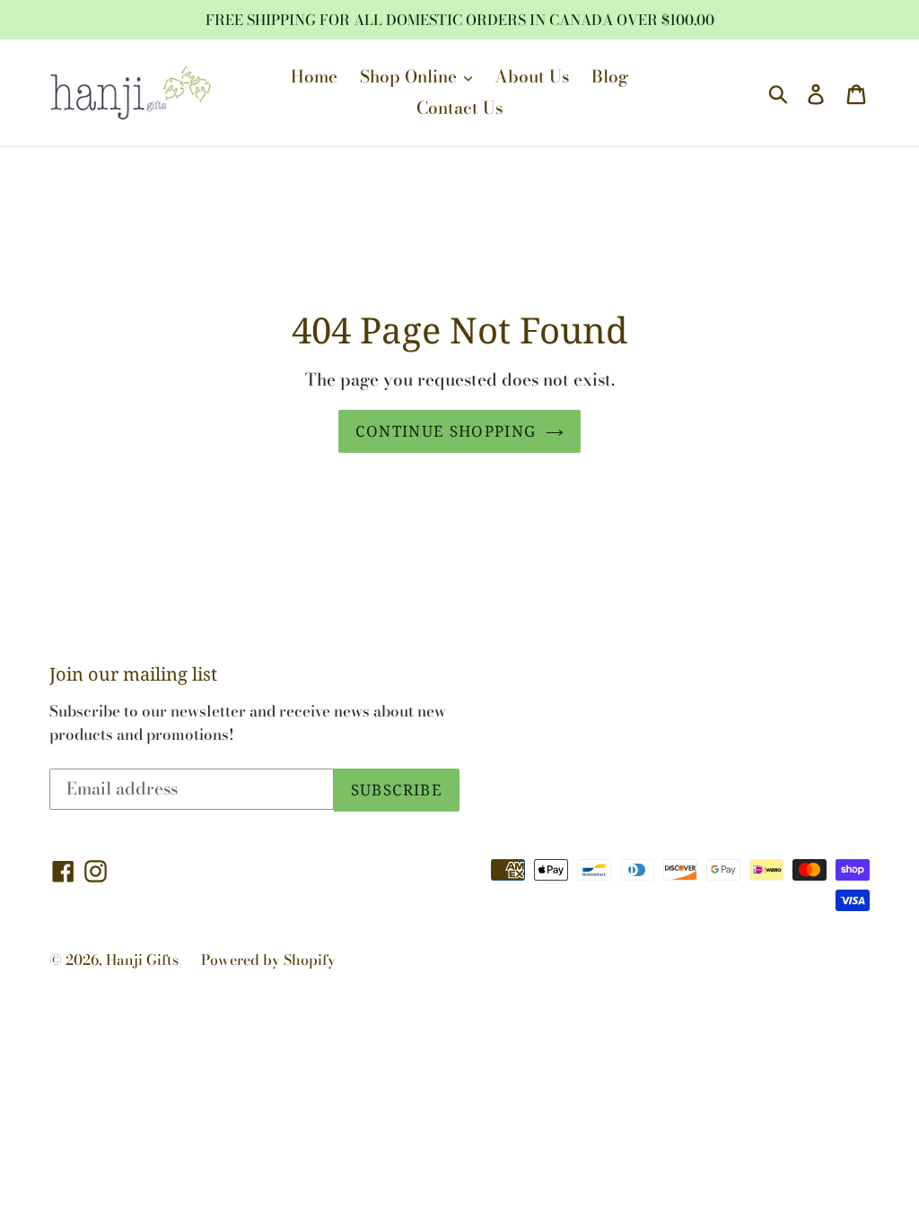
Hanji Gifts (142, 959)
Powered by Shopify (268, 959)
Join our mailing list (133, 674)
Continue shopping (445, 431)
